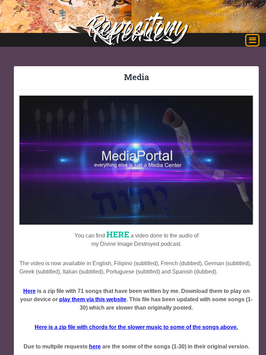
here (95, 346)
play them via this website (92, 299)
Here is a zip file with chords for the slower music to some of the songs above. (136, 327)
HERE (117, 234)
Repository (138, 30)
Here (29, 291)
